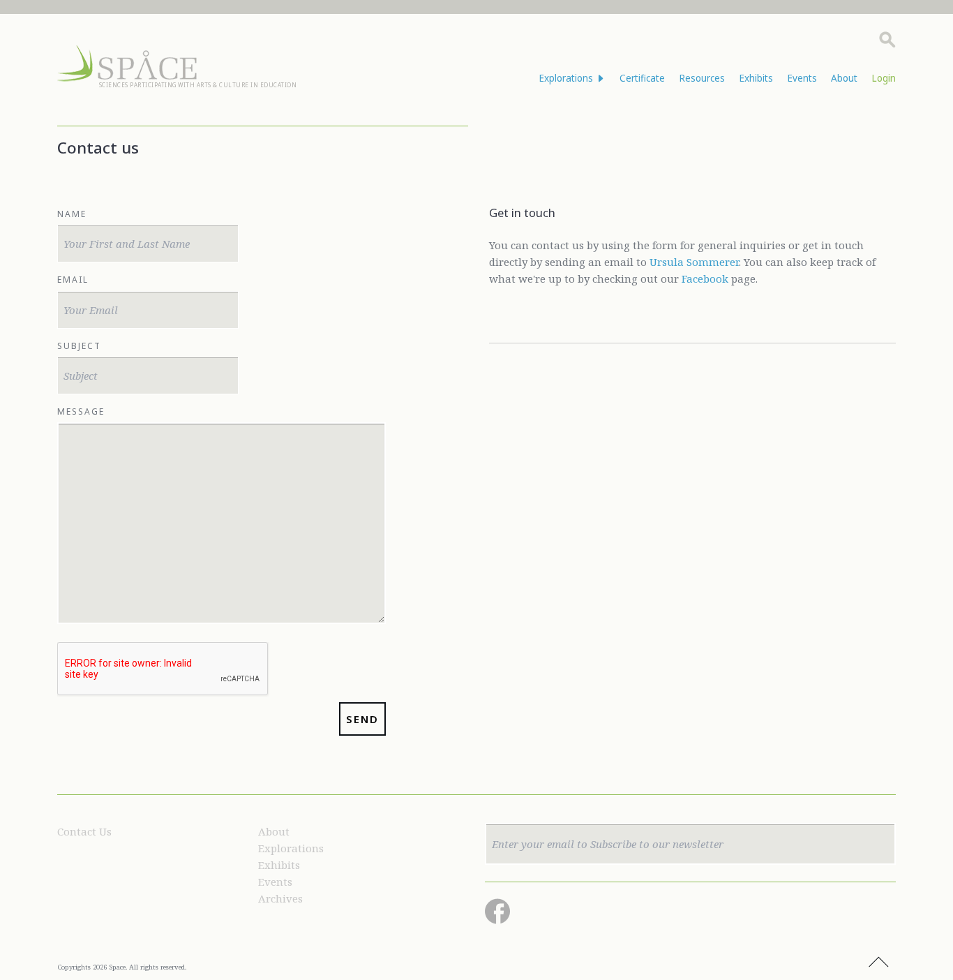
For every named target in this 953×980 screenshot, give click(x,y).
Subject (79, 346)
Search (887, 39)
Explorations (291, 848)
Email (73, 279)
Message (81, 411)
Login (883, 78)
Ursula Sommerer (694, 262)
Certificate (642, 78)
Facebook (705, 278)
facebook (497, 911)
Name (72, 214)
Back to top (878, 962)
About (844, 78)
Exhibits (756, 78)
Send (362, 719)
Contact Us (84, 831)
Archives (280, 898)
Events (802, 78)
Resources (702, 78)
